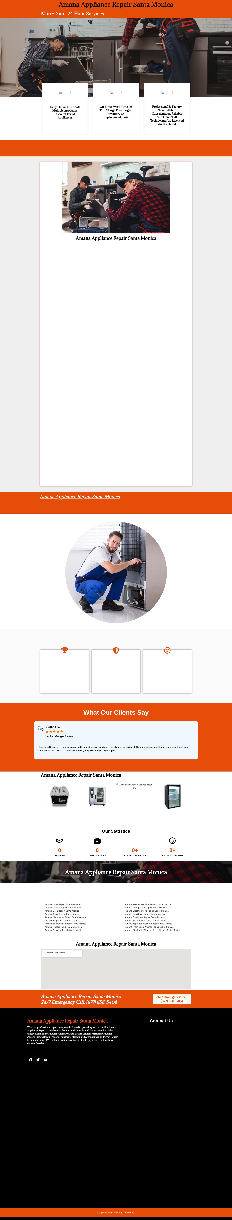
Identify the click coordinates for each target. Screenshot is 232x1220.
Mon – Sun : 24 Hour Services (72, 13)
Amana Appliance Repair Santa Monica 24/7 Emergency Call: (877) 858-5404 (81, 999)
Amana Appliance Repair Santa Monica (80, 496)
